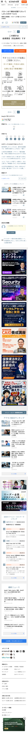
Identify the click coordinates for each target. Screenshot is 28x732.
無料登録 (24, 1)
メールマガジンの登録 (7, 666)
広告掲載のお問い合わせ (20, 700)
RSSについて (17, 669)
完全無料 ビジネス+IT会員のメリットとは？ (14, 103)
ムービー (17, 4)
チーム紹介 (4, 683)
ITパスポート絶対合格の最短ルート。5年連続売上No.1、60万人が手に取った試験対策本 (15, 241)
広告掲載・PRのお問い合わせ (13, 641)
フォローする (23, 26)
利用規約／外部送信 (18, 666)
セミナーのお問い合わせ (7, 700)
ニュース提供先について (20, 671)
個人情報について (6, 715)
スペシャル (10, 4)
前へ (10, 32)
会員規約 (4, 674)
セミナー (3, 4)
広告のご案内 (5, 686)
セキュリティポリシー (7, 712)
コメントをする (11, 232)
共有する (24, 22)
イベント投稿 (5, 688)
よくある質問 (5, 669)
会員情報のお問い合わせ (20, 698)
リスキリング (24, 4)
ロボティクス (6, 27)
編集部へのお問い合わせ (7, 698)
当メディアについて (18, 674)
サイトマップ (5, 671)
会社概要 (4, 710)
